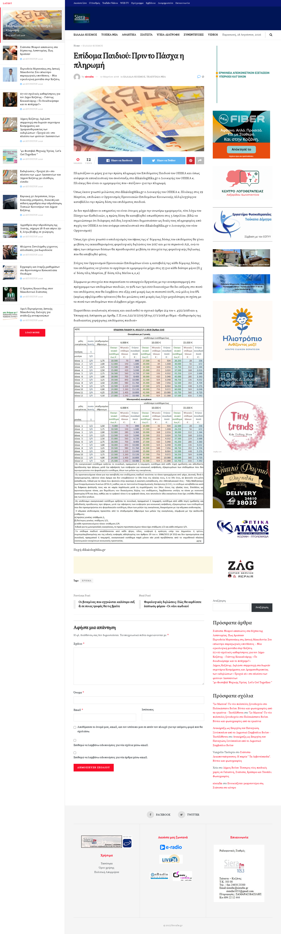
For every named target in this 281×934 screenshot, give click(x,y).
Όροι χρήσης (106, 868)
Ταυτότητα (107, 864)
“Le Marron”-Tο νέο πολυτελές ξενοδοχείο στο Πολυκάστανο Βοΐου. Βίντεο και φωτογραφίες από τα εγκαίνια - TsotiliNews (242, 708)
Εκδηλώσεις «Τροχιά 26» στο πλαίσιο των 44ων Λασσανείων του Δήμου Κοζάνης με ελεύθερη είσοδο (40, 177)
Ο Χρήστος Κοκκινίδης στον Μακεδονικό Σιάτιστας (36, 290)
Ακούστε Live (80, 3)
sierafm (89, 77)
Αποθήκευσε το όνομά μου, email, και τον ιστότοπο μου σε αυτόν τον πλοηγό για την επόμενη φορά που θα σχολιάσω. (140, 729)
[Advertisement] (143, 565)
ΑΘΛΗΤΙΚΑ (129, 35)
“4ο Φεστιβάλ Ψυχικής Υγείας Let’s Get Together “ (40, 152)
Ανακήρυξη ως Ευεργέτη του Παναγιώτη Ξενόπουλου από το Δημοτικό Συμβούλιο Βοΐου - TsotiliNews (241, 733)
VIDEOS (213, 35)
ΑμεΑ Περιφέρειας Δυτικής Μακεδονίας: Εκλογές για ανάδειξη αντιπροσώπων (36, 312)
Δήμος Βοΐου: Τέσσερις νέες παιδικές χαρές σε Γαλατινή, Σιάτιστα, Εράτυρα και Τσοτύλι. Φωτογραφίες (242, 772)
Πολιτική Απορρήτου (106, 872)
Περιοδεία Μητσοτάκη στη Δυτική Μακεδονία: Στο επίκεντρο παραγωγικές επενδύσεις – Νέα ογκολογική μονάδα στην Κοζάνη (40, 74)
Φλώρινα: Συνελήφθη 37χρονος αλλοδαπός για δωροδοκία (39, 248)
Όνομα (79, 693)
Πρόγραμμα (137, 3)
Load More (32, 332)
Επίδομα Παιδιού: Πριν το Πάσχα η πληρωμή (29, 28)
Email (78, 710)
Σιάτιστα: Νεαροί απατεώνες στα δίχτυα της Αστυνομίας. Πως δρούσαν (39, 51)
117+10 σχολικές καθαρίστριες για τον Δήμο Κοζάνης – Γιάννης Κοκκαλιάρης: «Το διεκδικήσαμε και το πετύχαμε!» (40, 99)
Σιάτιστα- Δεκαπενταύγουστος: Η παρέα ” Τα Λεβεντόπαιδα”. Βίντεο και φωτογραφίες (241, 757)
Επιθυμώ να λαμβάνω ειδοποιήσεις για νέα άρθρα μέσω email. (111, 757)
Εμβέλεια (151, 3)
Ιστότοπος (148, 710)
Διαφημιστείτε (165, 3)
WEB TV (124, 3)
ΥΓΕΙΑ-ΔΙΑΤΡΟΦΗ (168, 35)
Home (77, 45)
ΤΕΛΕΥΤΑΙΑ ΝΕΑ (156, 77)
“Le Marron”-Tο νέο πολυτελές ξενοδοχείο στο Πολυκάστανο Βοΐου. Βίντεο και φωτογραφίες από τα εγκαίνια (242, 717)
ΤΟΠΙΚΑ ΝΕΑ (109, 35)
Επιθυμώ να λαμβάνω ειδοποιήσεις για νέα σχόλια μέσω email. (111, 745)
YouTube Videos (110, 3)
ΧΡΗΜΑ (86, 580)
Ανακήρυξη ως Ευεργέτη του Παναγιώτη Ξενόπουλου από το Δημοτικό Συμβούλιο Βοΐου (239, 741)
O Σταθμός (94, 3)
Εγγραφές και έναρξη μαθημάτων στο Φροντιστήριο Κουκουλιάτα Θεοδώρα (40, 270)
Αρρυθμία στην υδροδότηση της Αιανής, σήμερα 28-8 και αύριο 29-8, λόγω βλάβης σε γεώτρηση (41, 228)
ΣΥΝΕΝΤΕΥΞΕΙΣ (194, 35)
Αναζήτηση (219, 601)
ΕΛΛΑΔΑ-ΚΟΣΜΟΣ (85, 35)
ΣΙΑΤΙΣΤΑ (146, 35)
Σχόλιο (79, 644)
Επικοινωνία (182, 3)
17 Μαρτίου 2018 (109, 77)
